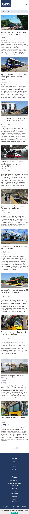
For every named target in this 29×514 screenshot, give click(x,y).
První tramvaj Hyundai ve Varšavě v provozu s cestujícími (14, 333)
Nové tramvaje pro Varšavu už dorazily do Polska (12, 377)
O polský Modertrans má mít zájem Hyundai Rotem (14, 247)
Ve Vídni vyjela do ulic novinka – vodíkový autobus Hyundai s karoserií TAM (13, 164)
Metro (2, 210)
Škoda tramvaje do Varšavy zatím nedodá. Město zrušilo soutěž (13, 33)
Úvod (14, 461)
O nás (14, 464)
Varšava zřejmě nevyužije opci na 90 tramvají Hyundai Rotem (14, 291)
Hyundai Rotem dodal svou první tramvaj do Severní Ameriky (13, 75)
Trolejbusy (14, 494)
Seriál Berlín (14, 486)
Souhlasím (14, 512)
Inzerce (14, 469)
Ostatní (14, 501)
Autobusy (3, 168)
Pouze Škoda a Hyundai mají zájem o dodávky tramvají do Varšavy (14, 119)
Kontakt (14, 472)
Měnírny (14, 488)
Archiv (14, 466)
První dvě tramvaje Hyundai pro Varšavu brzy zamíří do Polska (13, 419)
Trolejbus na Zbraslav (14, 483)
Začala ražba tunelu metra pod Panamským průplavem (12, 207)
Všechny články (14, 480)
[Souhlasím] (27, 511)
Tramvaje (3, 37)
